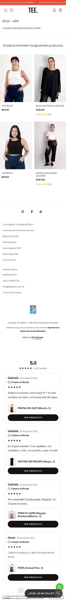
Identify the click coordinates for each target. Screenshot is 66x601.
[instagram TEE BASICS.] (23, 211)
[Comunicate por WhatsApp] (59, 587)
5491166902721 (10, 274)
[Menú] (5, 10)
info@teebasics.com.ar (14, 286)
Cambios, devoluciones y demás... (19, 230)
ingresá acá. (54, 328)
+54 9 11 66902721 (11, 280)
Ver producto (33, 418)
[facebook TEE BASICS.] (32, 211)
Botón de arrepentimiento (33, 331)
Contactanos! (9, 260)
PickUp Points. (10, 242)
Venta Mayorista (10, 254)
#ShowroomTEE (11, 236)
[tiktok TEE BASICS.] (41, 211)
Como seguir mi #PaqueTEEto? (18, 224)
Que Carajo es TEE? (12, 248)
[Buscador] (11, 10)
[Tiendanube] (33, 338)
